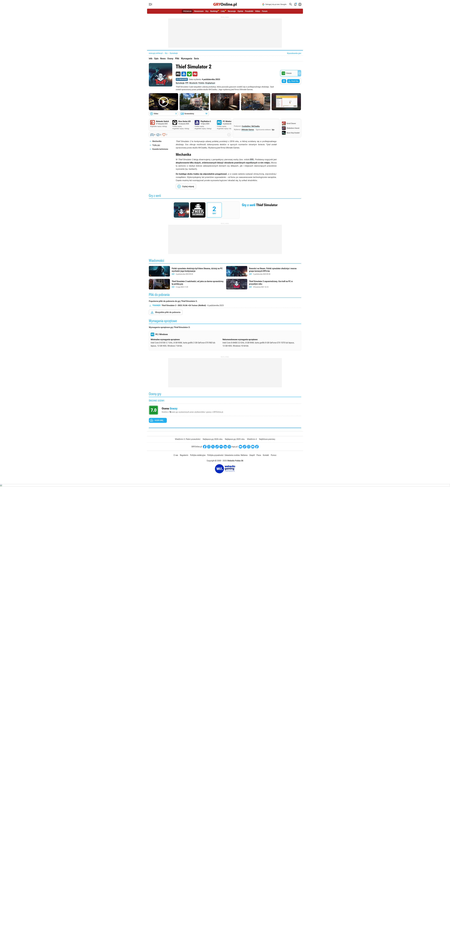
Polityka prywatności (215, 455)
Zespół (252, 455)
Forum (264, 11)
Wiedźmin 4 (252, 439)
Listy (223, 11)
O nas (176, 455)
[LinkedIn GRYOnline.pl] (225, 446)
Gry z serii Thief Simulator (225, 210)
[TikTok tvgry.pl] (244, 446)
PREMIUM (187, 11)
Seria (196, 58)
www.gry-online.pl (156, 53)
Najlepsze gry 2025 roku (235, 439)
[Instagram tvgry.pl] (248, 446)
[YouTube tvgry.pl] (240, 446)
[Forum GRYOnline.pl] (229, 446)
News (163, 58)
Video (257, 11)
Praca (259, 455)
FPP (186, 83)
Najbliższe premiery (267, 439)
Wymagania (186, 58)
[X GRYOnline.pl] (213, 446)
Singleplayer (210, 83)
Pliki (177, 58)
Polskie (201, 83)
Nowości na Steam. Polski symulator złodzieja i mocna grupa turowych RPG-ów (263, 271)
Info (150, 58)
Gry (206, 11)
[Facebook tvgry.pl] (257, 446)
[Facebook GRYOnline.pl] (204, 446)
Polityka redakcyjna (197, 455)
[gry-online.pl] (225, 4)
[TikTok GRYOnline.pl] (217, 446)
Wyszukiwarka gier (294, 53)
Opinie (240, 11)
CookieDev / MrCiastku (251, 126)
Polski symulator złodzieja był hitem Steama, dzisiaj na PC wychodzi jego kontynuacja (186, 271)
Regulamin (184, 455)
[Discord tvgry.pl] (253, 446)
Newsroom (199, 11)
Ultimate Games (247, 130)
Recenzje (232, 11)
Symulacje (174, 53)
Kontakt (266, 455)
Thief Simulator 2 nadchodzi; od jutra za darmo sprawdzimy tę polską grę (186, 284)
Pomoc (273, 455)
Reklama (244, 455)
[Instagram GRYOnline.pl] (209, 446)
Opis (156, 58)
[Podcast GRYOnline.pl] (221, 446)
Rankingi (214, 11)
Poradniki (249, 11)
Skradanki (193, 83)
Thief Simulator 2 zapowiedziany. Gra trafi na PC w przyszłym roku (263, 284)
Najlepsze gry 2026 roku (213, 439)
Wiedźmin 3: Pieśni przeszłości (187, 439)
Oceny (170, 58)
